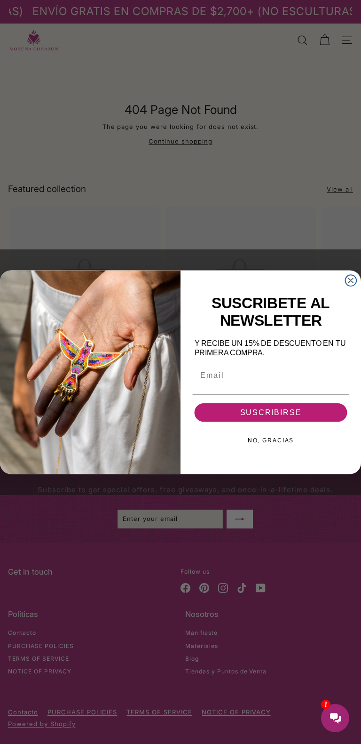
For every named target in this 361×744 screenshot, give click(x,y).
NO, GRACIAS (271, 440)
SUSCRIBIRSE (271, 412)
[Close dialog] (351, 280)
